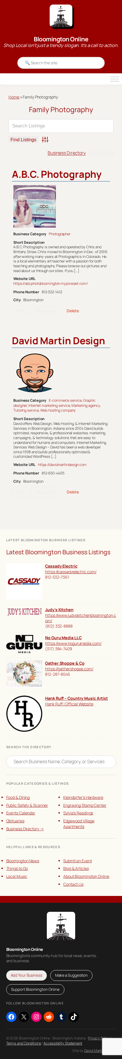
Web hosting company (58, 410)
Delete (73, 310)
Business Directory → (25, 828)
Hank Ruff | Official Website (69, 704)
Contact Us (73, 884)
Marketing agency (85, 405)
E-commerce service (65, 400)
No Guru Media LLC (63, 637)
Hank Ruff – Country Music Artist (76, 698)
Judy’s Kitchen (59, 609)
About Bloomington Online (86, 876)
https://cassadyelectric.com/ (70, 571)
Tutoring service (26, 410)
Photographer (59, 233)
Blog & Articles (76, 868)
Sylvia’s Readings (78, 813)
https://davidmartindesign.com (62, 464)
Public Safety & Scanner (27, 805)
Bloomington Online (61, 39)
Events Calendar (20, 813)
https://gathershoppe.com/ (69, 668)
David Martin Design (58, 340)
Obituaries (15, 820)
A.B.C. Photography (57, 174)
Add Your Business (26, 975)
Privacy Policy (99, 1038)
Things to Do (17, 868)
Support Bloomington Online (35, 989)
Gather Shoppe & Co (64, 663)
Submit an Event (77, 860)
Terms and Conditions (23, 1043)
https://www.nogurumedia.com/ (73, 643)
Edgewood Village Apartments (78, 823)
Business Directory (67, 153)
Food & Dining (18, 797)
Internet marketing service (49, 405)
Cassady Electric (61, 566)
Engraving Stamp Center (84, 805)
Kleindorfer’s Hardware (83, 797)
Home (14, 97)
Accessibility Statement (62, 1043)
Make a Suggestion (71, 975)
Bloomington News (22, 860)
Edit (19, 310)
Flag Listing (45, 310)
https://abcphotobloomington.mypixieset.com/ (50, 283)
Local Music (16, 876)
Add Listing (101, 152)
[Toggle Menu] (114, 79)
